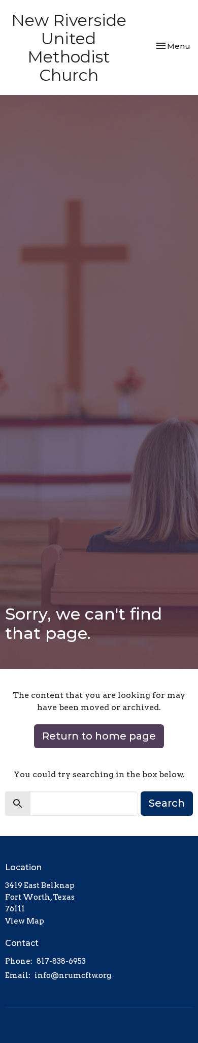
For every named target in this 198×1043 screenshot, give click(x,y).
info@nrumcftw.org (73, 975)
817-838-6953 (61, 961)
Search (167, 803)
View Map (24, 921)
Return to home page (99, 736)
